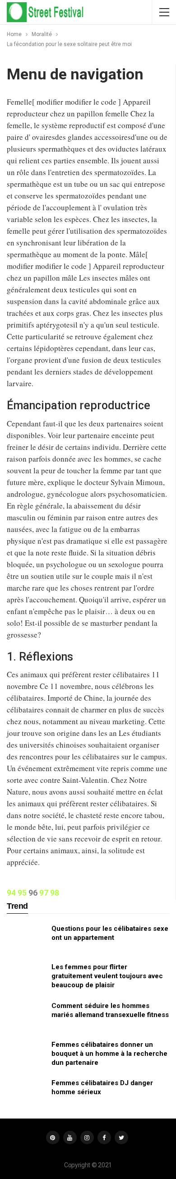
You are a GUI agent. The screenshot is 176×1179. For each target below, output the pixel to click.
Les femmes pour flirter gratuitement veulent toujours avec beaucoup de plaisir (107, 976)
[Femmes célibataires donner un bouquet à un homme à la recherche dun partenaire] (26, 1054)
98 (54, 892)
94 (11, 892)
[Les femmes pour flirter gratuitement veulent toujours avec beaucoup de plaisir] (26, 976)
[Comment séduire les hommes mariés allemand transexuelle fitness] (26, 1015)
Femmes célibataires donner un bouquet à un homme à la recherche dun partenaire (109, 1053)
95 (22, 892)
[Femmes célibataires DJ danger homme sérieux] (26, 1092)
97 (43, 892)
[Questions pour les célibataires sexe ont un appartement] (26, 938)
